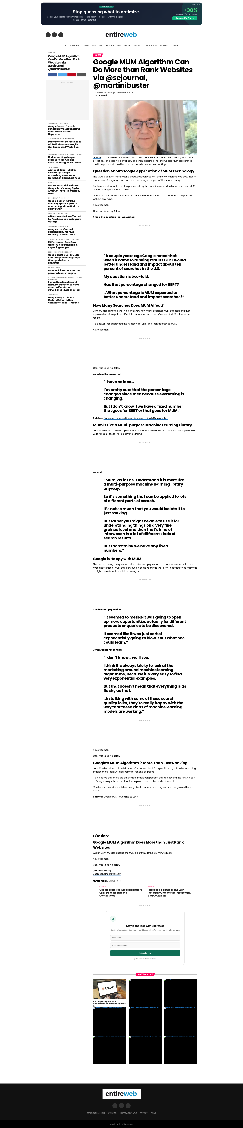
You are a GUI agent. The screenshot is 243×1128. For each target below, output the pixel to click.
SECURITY (138, 45)
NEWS (86, 45)
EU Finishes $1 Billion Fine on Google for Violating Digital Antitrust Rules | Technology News (64, 189)
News (112, 881)
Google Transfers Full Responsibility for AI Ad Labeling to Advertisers (61, 232)
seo (119, 881)
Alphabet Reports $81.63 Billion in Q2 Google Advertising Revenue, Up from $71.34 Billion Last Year (64, 174)
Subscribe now (145, 953)
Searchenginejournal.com (107, 873)
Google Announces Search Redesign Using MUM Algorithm (136, 418)
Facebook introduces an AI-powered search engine (64, 271)
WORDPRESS (151, 45)
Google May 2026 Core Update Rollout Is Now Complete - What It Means (63, 300)
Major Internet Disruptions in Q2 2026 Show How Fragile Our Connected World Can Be (64, 145)
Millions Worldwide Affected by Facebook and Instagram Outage (64, 219)
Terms (153, 1113)
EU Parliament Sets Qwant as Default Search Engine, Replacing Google (63, 245)
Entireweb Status (128, 1113)
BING (61, 239)
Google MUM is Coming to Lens (121, 796)
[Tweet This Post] (62, 74)
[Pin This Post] (71, 74)
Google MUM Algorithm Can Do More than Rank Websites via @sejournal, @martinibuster (64, 63)
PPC (94, 45)
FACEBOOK (52, 267)
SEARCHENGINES (106, 45)
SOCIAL (127, 45)
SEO (119, 45)
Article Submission (96, 1113)
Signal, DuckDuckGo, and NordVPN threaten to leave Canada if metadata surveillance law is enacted (63, 286)
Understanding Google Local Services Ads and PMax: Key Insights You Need (64, 160)
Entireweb (102, 95)
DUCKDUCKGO (60, 278)
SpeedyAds (112, 1113)
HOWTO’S (164, 45)
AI (65, 45)
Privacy (144, 1113)
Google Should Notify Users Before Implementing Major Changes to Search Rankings (64, 259)
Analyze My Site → (185, 18)
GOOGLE (51, 123)
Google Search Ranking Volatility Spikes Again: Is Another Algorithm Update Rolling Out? (63, 205)
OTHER (175, 45)
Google (97, 157)
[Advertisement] (67, 101)
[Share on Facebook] (52, 74)
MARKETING (75, 45)
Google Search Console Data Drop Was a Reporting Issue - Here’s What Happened (64, 130)
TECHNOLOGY (63, 123)
